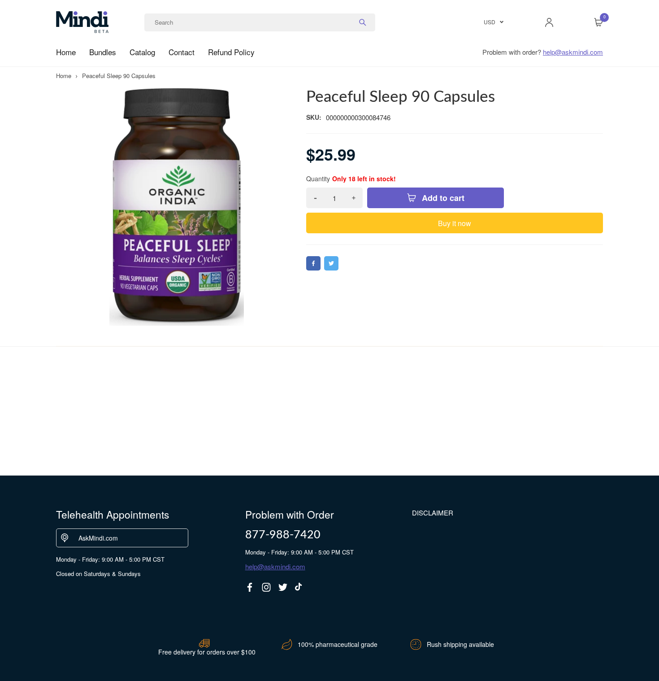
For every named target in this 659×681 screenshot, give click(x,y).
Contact (182, 51)
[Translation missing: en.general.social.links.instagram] (266, 587)
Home (66, 51)
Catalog (142, 51)
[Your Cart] (598, 22)
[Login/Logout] (549, 22)
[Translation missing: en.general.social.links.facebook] (249, 587)
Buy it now (454, 223)
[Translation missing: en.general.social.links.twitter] (282, 587)
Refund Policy (231, 51)
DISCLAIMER (432, 512)
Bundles (102, 51)
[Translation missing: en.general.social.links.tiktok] (299, 587)
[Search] (362, 22)
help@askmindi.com (573, 52)
